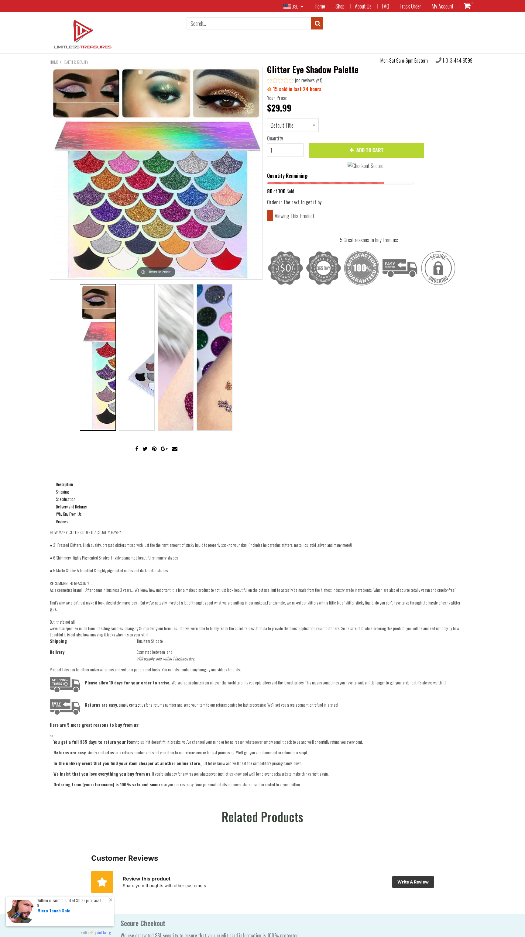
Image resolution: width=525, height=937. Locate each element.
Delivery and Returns (71, 506)
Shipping (62, 491)
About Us (363, 6)
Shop (340, 6)
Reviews (62, 521)
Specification (65, 499)
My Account (442, 6)
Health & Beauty (75, 62)
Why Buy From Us (68, 514)
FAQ (385, 6)
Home (319, 6)
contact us (106, 752)
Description (64, 484)
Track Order (410, 6)
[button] (294, 81)
